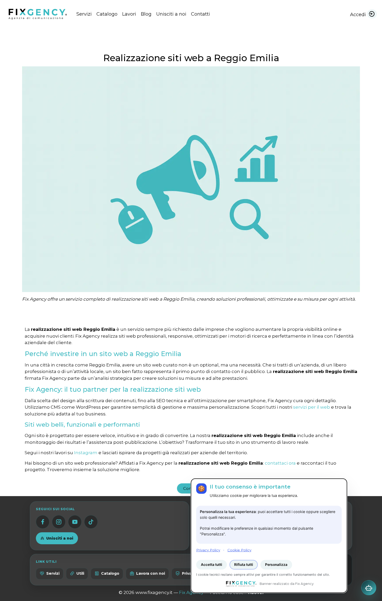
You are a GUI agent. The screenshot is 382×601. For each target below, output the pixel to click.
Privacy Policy (208, 550)
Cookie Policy (239, 550)
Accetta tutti (211, 564)
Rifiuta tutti (243, 564)
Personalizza (276, 564)
